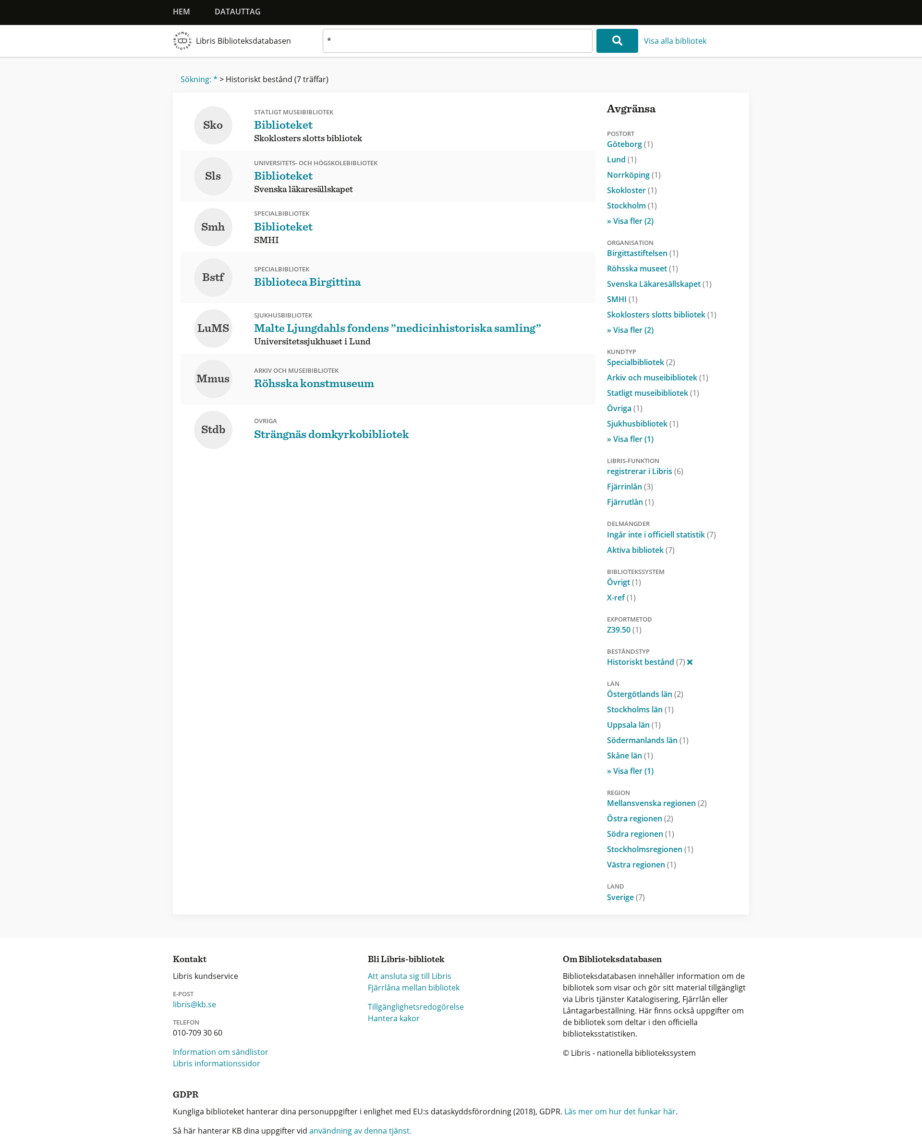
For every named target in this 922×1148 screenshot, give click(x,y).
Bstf (213, 277)
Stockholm (632, 205)
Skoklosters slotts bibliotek (661, 314)
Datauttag (238, 11)
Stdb (213, 430)
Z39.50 (624, 629)
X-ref (621, 597)
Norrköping (634, 175)
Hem (181, 11)
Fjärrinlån (630, 486)
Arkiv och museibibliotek (657, 377)
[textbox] (458, 41)
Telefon (186, 1022)
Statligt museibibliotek (653, 393)
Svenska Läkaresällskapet (659, 284)
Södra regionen (640, 834)
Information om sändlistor (220, 1052)
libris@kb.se (194, 1004)
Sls (213, 176)
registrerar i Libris (645, 471)
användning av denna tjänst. (360, 1130)
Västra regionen (641, 864)
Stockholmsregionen (650, 849)
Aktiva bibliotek (641, 550)
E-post (183, 993)
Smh (213, 227)
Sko (213, 125)
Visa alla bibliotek (675, 41)
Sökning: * (199, 79)
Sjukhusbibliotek (643, 423)
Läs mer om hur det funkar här (620, 1111)
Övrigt (624, 582)
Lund (622, 159)
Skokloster (632, 190)
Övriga (625, 408)
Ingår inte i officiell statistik (661, 534)
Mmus (213, 379)
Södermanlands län (648, 740)
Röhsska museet (642, 268)
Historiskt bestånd (646, 662)
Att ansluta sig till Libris (409, 976)
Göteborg (630, 144)
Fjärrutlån (630, 502)
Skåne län (630, 755)
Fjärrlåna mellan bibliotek (414, 987)
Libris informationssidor (216, 1063)
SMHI (622, 299)
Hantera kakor (394, 1018)
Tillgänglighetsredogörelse (416, 1006)
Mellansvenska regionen (657, 803)
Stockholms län (640, 709)
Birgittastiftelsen (643, 253)
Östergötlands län (645, 694)
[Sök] (617, 41)
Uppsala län (634, 725)
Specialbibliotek (641, 362)
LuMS (213, 328)
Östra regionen (640, 818)
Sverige (626, 897)
